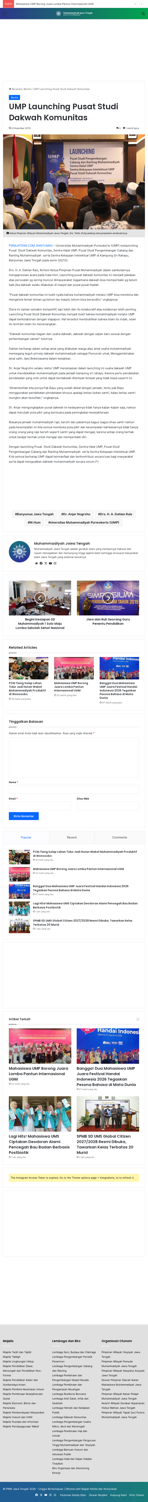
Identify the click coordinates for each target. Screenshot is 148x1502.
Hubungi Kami (118, 1495)
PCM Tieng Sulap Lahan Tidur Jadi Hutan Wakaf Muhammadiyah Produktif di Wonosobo (27, 688)
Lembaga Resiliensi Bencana (69, 1393)
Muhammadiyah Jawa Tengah (62, 543)
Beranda (16, 89)
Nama (13, 782)
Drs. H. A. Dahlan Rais (116, 514)
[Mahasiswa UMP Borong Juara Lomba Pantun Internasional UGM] (74, 668)
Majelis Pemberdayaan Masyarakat (23, 1412)
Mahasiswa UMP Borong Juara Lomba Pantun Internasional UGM (71, 686)
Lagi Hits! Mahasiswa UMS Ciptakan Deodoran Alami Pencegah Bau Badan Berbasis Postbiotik (39, 1144)
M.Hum (35, 522)
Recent (72, 837)
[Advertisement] (74, 50)
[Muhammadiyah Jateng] (74, 13)
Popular (26, 837)
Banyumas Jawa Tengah (35, 514)
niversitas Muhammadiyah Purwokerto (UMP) (84, 522)
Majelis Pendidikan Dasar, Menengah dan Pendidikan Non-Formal (22, 1370)
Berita (27, 89)
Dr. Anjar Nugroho (76, 514)
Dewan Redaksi (98, 1495)
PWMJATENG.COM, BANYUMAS (31, 245)
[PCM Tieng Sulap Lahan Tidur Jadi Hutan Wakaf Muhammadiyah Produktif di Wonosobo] (28, 668)
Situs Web (83, 798)
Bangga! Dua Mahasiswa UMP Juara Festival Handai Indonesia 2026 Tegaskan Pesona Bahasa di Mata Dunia (118, 690)
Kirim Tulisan (136, 1495)
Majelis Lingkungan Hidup (18, 1361)
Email (13, 798)
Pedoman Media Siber (73, 1495)
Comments (119, 837)
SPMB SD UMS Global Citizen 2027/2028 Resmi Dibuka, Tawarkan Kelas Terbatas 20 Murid (105, 1144)
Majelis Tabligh (11, 1356)
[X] (45, 563)
